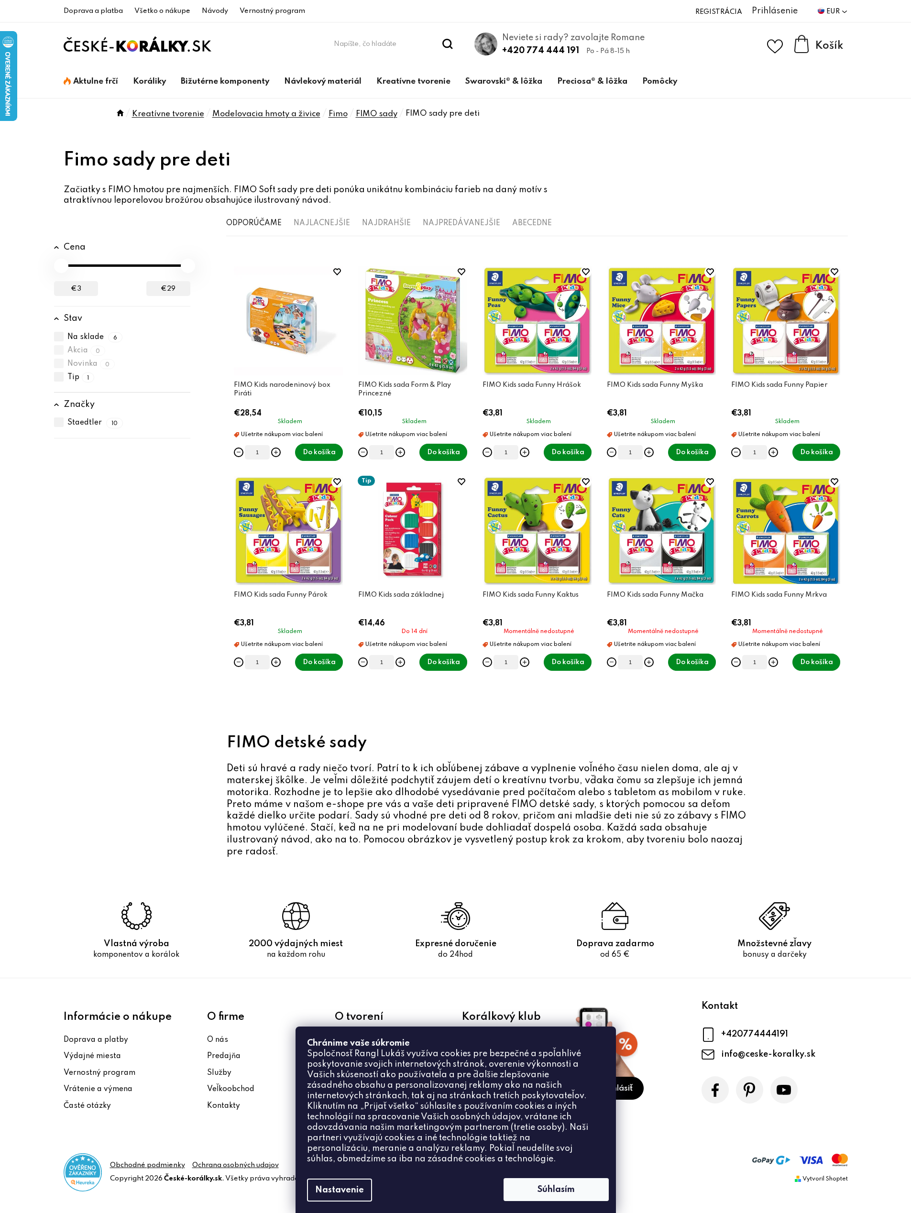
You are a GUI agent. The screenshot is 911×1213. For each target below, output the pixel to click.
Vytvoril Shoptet (825, 1179)
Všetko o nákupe (162, 11)
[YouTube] (784, 1090)
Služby (219, 1073)
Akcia (83, 350)
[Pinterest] (749, 1090)
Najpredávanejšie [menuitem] (461, 223)
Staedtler (92, 423)
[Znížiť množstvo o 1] (238, 452)
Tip (78, 377)
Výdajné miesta (92, 1056)
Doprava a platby (96, 1040)
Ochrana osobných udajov (235, 1165)
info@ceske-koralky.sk (768, 1054)
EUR (833, 11)
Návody (215, 11)
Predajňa (224, 1056)
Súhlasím (556, 1189)
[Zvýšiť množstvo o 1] (276, 452)
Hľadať (447, 44)
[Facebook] (715, 1090)
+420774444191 (754, 1034)
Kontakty (223, 1106)
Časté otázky (87, 1106)
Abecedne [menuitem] (532, 223)
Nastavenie (339, 1190)
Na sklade (92, 337)
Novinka (88, 364)
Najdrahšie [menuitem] (386, 223)
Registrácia (718, 12)
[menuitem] (90, 82)
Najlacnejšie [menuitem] (322, 223)
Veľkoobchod (230, 1089)
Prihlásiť (617, 1088)
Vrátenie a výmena (98, 1089)
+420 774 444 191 (540, 50)
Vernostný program (272, 11)
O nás (217, 1040)
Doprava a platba (93, 11)
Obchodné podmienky (147, 1165)
